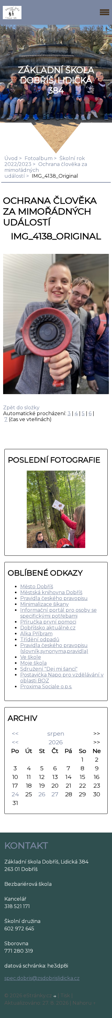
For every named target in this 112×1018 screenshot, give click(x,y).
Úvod (11, 158)
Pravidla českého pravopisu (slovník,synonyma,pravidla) (54, 648)
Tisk (65, 995)
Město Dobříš (36, 586)
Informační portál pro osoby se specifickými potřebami (58, 613)
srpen (55, 733)
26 (41, 794)
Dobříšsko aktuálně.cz (48, 628)
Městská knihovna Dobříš (51, 592)
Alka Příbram (36, 634)
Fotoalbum (39, 158)
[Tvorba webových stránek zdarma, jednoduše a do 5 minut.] (55, 996)
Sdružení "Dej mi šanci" (48, 669)
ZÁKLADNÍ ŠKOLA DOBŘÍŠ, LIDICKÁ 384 (56, 80)
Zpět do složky (21, 408)
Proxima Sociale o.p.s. (46, 687)
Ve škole (30, 657)
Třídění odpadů (39, 639)
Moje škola (33, 663)
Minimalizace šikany (44, 604)
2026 (56, 742)
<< (15, 733)
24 (15, 794)
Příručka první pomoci (48, 622)
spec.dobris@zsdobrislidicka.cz (42, 978)
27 (54, 794)
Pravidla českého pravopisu (54, 598)
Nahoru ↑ (84, 1003)
